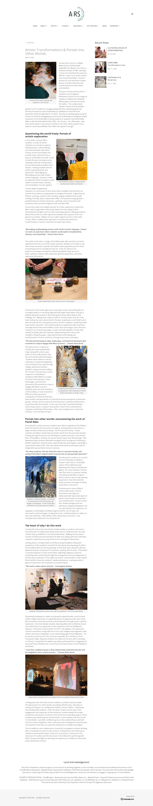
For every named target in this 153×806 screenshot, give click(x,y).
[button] (132, 14)
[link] (77, 14)
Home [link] (35, 26)
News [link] (104, 26)
